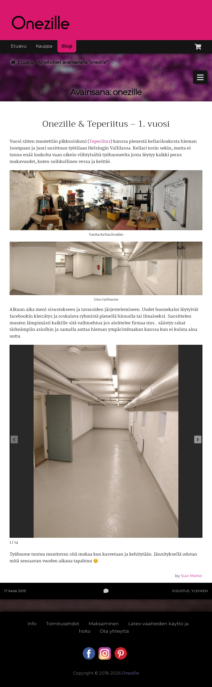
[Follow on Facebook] (89, 658)
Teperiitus (100, 141)
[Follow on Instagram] (105, 658)
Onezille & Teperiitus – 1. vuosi (106, 123)
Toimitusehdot (62, 623)
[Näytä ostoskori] (198, 45)
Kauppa (44, 46)
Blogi (67, 46)
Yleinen (199, 591)
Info (32, 623)
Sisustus (181, 591)
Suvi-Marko (191, 575)
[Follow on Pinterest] (121, 658)
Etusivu (19, 46)
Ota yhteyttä (114, 631)
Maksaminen (104, 623)
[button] (197, 439)
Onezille (130, 673)
